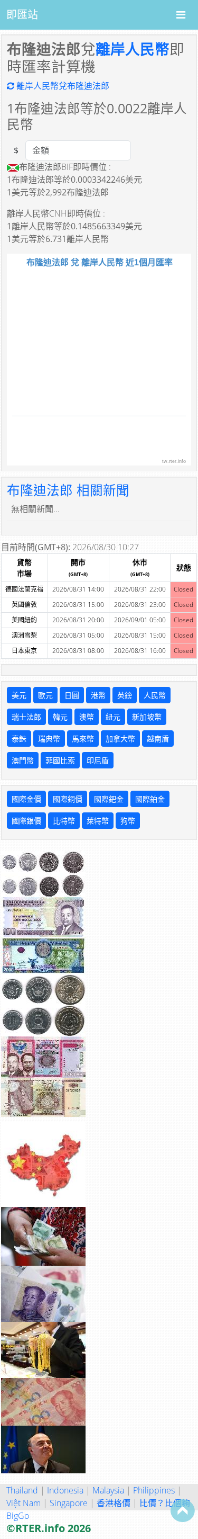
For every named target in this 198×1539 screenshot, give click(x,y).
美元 (19, 695)
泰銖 (19, 738)
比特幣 (64, 821)
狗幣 (127, 821)
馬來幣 (83, 738)
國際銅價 (67, 799)
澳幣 (86, 717)
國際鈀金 (109, 799)
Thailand (22, 1490)
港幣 (98, 695)
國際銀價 (26, 821)
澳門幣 (23, 760)
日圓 (71, 695)
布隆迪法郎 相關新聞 (68, 490)
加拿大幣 (120, 738)
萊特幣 (98, 821)
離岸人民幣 (132, 49)
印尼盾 (98, 760)
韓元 (60, 717)
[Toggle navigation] (181, 14)
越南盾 (158, 738)
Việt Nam (23, 1503)
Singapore (69, 1503)
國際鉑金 (150, 799)
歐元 (45, 695)
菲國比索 (60, 760)
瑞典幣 (49, 738)
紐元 (113, 717)
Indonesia (65, 1490)
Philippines (154, 1490)
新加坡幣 (147, 717)
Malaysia (108, 1490)
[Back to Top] (182, 1510)
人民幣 (155, 695)
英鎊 (124, 695)
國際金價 (26, 799)
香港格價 (113, 1503)
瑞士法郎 (26, 717)
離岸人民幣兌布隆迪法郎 (61, 86)
